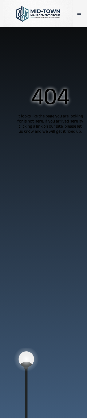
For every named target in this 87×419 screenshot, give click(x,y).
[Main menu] (79, 13)
